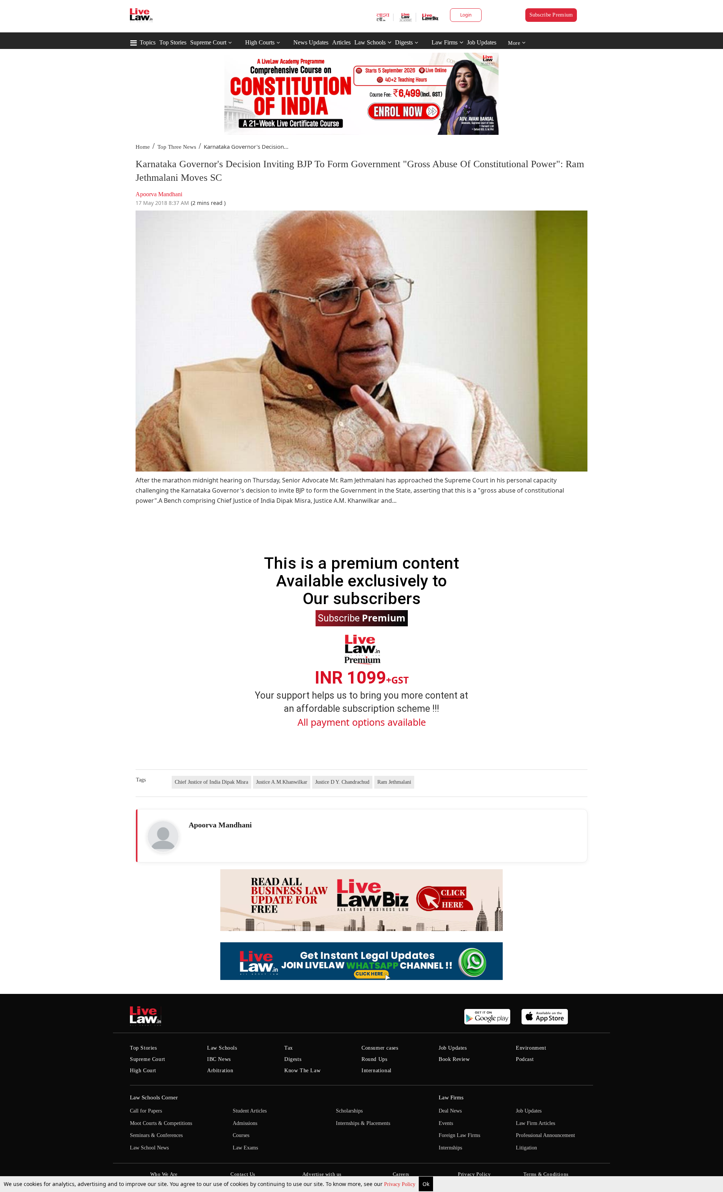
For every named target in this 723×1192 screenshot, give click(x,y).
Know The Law (302, 1070)
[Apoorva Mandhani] (163, 836)
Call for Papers (146, 1111)
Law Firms (445, 42)
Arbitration (220, 1070)
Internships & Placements (363, 1123)
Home (143, 147)
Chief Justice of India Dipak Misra (211, 782)
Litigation (526, 1148)
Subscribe (362, 617)
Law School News (149, 1148)
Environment (531, 1048)
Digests (404, 42)
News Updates (310, 42)
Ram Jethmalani (394, 782)
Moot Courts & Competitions (161, 1123)
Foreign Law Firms (459, 1135)
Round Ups (374, 1059)
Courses (241, 1135)
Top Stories (172, 42)
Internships (450, 1148)
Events (446, 1123)
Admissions (245, 1123)
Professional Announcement (545, 1135)
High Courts (260, 42)
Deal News (450, 1111)
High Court (143, 1070)
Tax (288, 1048)
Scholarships (349, 1111)
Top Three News (176, 147)
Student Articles (250, 1111)
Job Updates (481, 42)
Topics (148, 42)
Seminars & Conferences (156, 1135)
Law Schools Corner (154, 1097)
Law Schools (370, 42)
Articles (341, 42)
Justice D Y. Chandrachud (342, 782)
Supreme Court (208, 42)
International (377, 1070)
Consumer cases (380, 1048)
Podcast (525, 1059)
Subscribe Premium (551, 15)
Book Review (454, 1059)
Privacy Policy (400, 1184)
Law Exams (245, 1148)
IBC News (219, 1059)
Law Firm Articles (535, 1123)
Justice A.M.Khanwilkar (281, 782)
